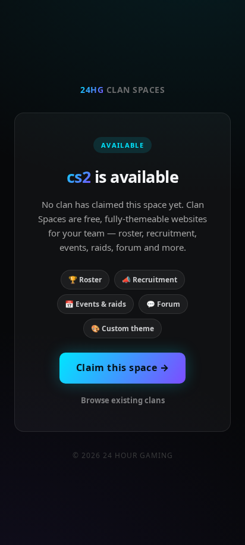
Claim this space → (122, 367)
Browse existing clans (123, 400)
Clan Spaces (122, 89)
